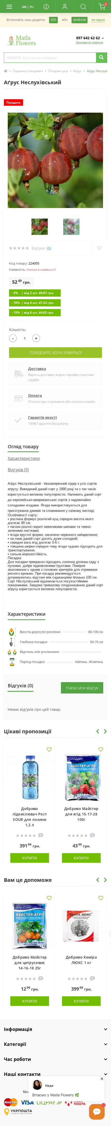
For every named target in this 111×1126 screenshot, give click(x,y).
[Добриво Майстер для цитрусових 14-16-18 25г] (29, 926)
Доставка (37, 368)
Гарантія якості (42, 417)
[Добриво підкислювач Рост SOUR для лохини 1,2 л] (29, 777)
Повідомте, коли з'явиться (56, 352)
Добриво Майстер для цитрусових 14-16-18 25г (30, 962)
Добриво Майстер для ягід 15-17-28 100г (81, 814)
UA (24, 7)
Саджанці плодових (28, 71)
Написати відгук (82, 688)
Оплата (35, 395)
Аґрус (77, 71)
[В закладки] (49, 749)
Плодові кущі (58, 71)
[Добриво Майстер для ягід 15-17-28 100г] (81, 777)
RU (32, 7)
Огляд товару (23, 446)
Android (79, 20)
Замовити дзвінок (89, 42)
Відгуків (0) (18, 470)
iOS (53, 20)
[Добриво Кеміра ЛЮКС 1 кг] (81, 926)
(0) (49, 248)
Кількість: (17, 329)
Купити (29, 857)
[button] (65, 6)
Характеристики (24, 458)
